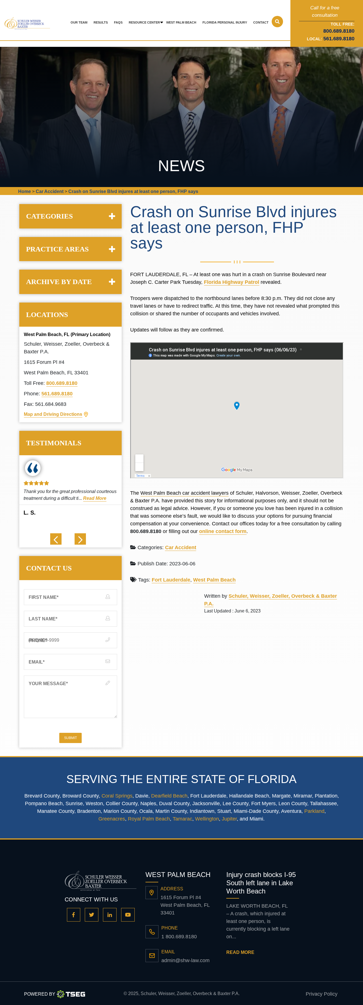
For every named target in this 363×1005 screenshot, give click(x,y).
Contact (261, 22)
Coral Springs (117, 796)
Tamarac (182, 819)
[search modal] (277, 21)
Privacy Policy (321, 994)
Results (101, 22)
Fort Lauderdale (171, 580)
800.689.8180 (61, 383)
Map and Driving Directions (53, 414)
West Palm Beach (181, 22)
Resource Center (144, 22)
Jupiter (229, 819)
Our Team (79, 22)
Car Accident (180, 547)
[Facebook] (74, 915)
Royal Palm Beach (149, 819)
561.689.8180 (338, 38)
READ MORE (240, 952)
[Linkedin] (110, 915)
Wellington (207, 819)
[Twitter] (91, 915)
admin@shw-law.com (185, 960)
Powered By (39, 994)
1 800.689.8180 (179, 936)
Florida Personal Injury (224, 22)
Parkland (314, 811)
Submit (70, 738)
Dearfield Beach (169, 796)
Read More (94, 498)
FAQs (118, 22)
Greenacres (111, 819)
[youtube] (128, 915)
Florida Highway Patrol (231, 282)
